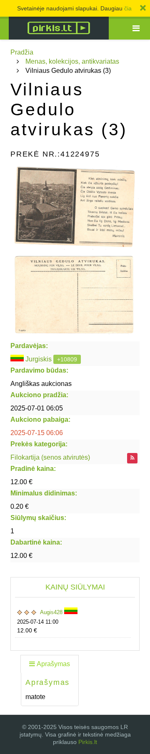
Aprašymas (53, 663)
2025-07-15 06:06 (36, 432)
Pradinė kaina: (33, 468)
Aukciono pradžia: (39, 394)
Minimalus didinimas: (43, 493)
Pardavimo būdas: (39, 370)
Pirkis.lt (87, 742)
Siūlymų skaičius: (38, 517)
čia (128, 8)
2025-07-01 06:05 (36, 408)
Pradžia (21, 52)
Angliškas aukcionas (41, 383)
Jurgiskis (38, 359)
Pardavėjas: (29, 345)
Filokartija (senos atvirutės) (50, 457)
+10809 (67, 359)
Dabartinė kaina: (36, 542)
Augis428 (52, 612)
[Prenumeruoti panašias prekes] (132, 458)
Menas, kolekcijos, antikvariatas (72, 61)
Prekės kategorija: (39, 444)
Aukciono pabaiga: (40, 419)
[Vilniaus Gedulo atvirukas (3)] (75, 208)
